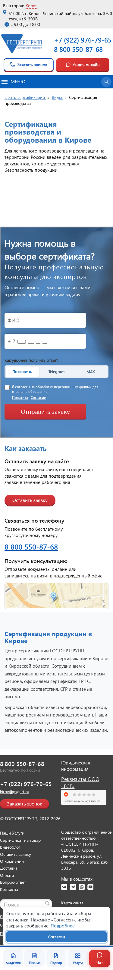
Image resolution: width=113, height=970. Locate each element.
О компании (12, 861)
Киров (31, 5)
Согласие (38, 397)
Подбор (56, 963)
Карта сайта (72, 903)
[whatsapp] (82, 887)
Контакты (9, 889)
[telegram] (73, 887)
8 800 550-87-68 (78, 49)
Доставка (8, 868)
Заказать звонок (32, 64)
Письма (35, 963)
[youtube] (90, 887)
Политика (20, 397)
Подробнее (63, 926)
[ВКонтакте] (64, 887)
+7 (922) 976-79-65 (82, 39)
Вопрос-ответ (13, 882)
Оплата (7, 875)
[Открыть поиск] (106, 82)
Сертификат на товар (20, 840)
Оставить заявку (30, 500)
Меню (18, 81)
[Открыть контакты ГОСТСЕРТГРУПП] (56, 595)
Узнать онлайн (86, 64)
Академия (13, 963)
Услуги (78, 963)
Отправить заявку (45, 411)
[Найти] (47, 903)
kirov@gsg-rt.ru (14, 791)
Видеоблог (10, 847)
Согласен (56, 936)
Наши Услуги (12, 833)
